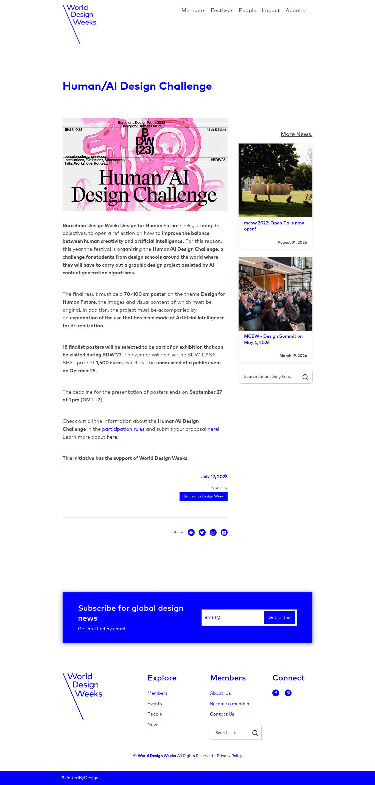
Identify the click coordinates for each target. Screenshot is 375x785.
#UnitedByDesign (80, 778)
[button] (296, 10)
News (153, 724)
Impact (271, 10)
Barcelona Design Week (203, 496)
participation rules (123, 429)
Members (193, 10)
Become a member (230, 704)
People (247, 10)
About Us (220, 693)
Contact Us (222, 714)
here (213, 429)
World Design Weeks (157, 756)
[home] (79, 24)
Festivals (222, 10)
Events (154, 704)
